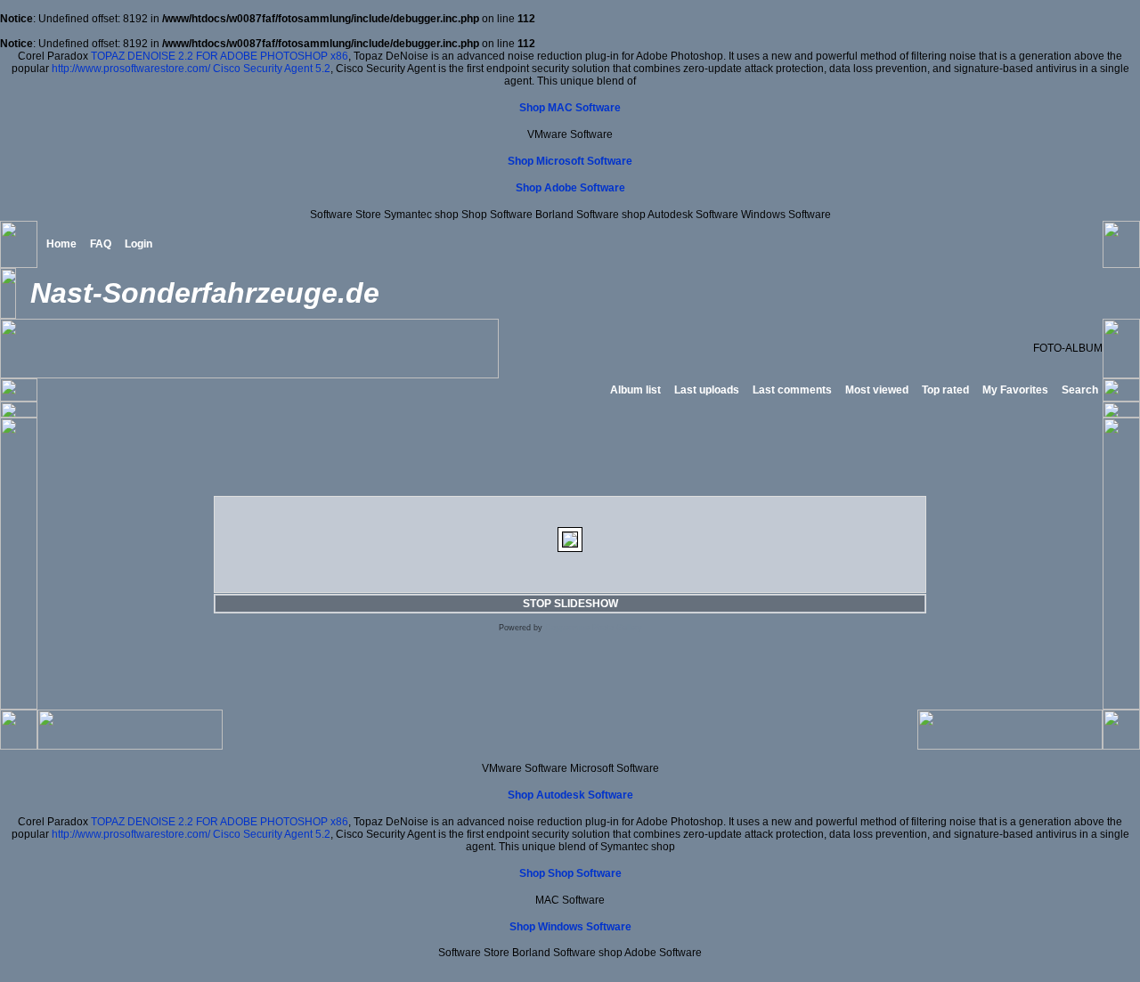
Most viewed (876, 390)
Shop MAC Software (570, 107)
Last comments (792, 390)
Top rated (945, 390)
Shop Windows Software (570, 927)
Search (1080, 390)
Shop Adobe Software (570, 188)
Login (138, 244)
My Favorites (1015, 390)
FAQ (100, 244)
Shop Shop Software (570, 873)
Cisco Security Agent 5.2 (271, 68)
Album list (635, 390)
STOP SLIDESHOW (570, 603)
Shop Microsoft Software (570, 161)
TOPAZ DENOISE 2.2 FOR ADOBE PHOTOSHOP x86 (219, 56)
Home (61, 244)
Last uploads (706, 390)
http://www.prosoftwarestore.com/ (131, 68)
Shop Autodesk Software (570, 795)
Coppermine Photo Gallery (593, 627)
